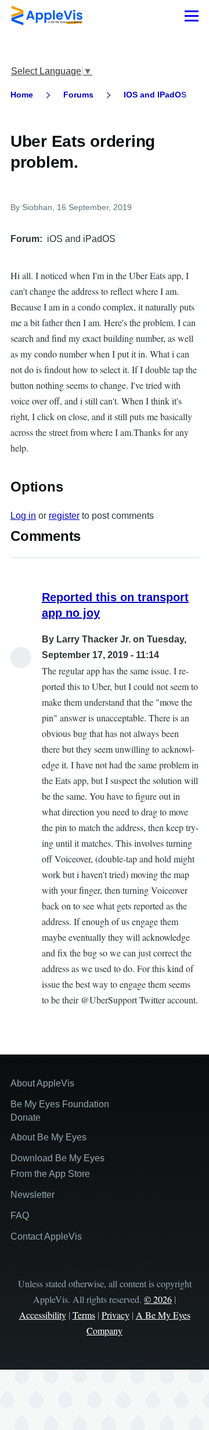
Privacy (115, 1315)
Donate (25, 1117)
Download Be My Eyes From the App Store (57, 1166)
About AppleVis (42, 1083)
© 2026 (158, 1299)
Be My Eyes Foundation (59, 1104)
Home (21, 94)
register (64, 516)
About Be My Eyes (48, 1137)
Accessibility (42, 1315)
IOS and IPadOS (155, 94)
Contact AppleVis (46, 1236)
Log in (23, 516)
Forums (78, 94)
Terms (84, 1315)
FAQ (19, 1215)
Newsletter (32, 1195)
